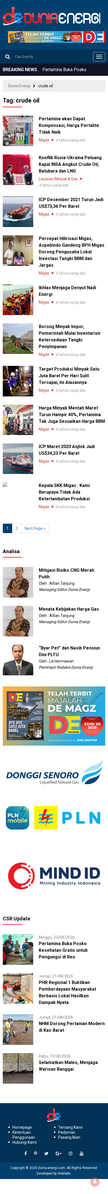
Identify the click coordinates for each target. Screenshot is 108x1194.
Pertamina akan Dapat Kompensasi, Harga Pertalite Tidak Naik (69, 125)
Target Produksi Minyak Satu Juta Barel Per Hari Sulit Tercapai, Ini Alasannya (69, 375)
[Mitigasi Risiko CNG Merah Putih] (18, 582)
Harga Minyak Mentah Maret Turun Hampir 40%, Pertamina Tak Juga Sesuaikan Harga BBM (72, 414)
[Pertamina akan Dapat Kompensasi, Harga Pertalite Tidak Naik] (18, 131)
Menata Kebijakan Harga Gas (69, 609)
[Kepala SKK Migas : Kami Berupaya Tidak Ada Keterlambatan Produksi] (18, 484)
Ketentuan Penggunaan (23, 1135)
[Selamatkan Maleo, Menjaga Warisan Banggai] (18, 1068)
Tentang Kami (70, 1127)
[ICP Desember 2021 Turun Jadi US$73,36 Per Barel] (18, 211)
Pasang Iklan (69, 1137)
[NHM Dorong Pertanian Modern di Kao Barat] (18, 1029)
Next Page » (35, 528)
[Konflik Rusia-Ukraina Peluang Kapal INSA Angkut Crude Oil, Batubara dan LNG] (18, 169)
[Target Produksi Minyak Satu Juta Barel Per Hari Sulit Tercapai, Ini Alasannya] (18, 381)
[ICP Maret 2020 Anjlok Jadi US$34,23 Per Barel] (18, 458)
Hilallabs (64, 1173)
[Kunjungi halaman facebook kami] (25, 1154)
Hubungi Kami (24, 1142)
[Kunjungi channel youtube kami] (82, 1154)
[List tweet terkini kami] (46, 1154)
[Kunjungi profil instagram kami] (70, 1154)
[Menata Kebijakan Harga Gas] (18, 621)
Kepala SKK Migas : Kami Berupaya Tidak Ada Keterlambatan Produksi (64, 492)
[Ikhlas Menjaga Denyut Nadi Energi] (18, 299)
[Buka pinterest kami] (35, 1154)
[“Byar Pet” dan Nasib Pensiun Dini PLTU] (18, 660)
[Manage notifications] (95, 1181)
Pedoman (66, 1132)
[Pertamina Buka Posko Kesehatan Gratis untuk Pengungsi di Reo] (18, 949)
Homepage (22, 1127)
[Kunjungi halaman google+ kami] (58, 1154)
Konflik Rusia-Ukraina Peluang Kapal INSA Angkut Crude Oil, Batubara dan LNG (70, 164)
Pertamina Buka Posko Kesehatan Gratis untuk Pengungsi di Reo (63, 950)
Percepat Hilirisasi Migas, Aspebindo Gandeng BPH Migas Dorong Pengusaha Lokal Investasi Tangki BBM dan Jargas (71, 252)
